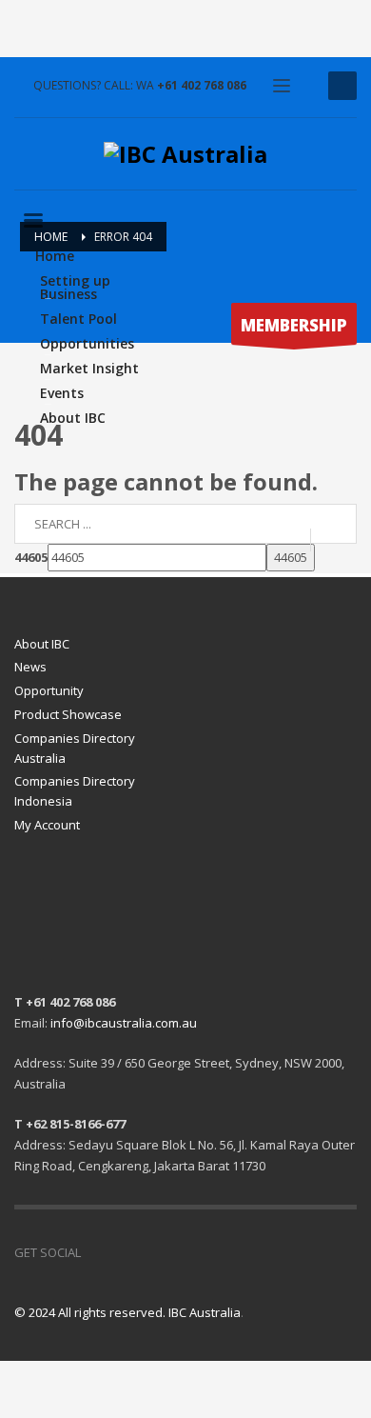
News (30, 666)
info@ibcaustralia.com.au (123, 1022)
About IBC (41, 643)
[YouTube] (123, 1252)
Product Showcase (68, 714)
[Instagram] (152, 1252)
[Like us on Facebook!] (95, 1252)
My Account (47, 824)
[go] (333, 539)
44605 (31, 557)
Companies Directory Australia (74, 748)
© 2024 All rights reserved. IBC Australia (127, 1312)
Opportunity (49, 690)
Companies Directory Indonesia (74, 790)
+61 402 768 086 (201, 85)
